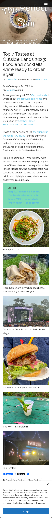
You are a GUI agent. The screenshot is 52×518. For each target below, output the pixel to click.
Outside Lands (39, 95)
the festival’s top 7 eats (29, 98)
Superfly (28, 124)
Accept (26, 511)
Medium (10, 90)
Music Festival (34, 480)
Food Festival (18, 480)
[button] (47, 484)
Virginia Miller (11, 79)
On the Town (41, 79)
